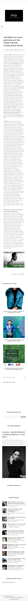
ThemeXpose (13, 597)
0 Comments (20, 50)
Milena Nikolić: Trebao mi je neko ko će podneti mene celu (16, 502)
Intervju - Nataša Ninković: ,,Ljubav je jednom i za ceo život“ (13, 434)
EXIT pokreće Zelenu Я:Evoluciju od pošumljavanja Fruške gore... (14, 369)
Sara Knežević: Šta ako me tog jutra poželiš (16, 517)
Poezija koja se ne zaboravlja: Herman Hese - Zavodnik (16, 566)
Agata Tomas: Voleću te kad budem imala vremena (16, 538)
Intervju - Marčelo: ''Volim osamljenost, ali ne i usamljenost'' (15, 510)
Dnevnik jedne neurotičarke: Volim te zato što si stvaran (16, 531)
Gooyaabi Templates (14, 599)
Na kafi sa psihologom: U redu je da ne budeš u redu (16, 559)
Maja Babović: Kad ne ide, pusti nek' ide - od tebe (17, 545)
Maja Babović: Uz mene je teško (17, 524)
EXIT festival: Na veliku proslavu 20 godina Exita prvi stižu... (14, 340)
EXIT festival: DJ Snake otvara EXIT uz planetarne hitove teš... (14, 312)
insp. (13, 596)
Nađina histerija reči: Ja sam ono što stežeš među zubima (16, 552)
